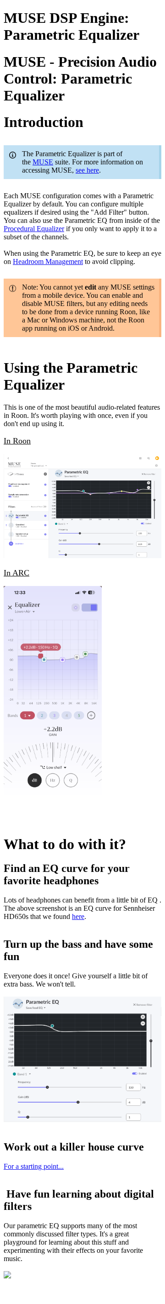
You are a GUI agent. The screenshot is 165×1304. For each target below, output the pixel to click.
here (78, 916)
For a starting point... (34, 1166)
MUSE (43, 162)
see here (87, 170)
